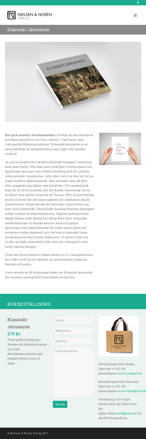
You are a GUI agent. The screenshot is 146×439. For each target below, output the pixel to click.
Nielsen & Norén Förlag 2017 (29, 433)
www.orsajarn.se (130, 373)
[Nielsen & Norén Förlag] (29, 15)
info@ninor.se (127, 413)
